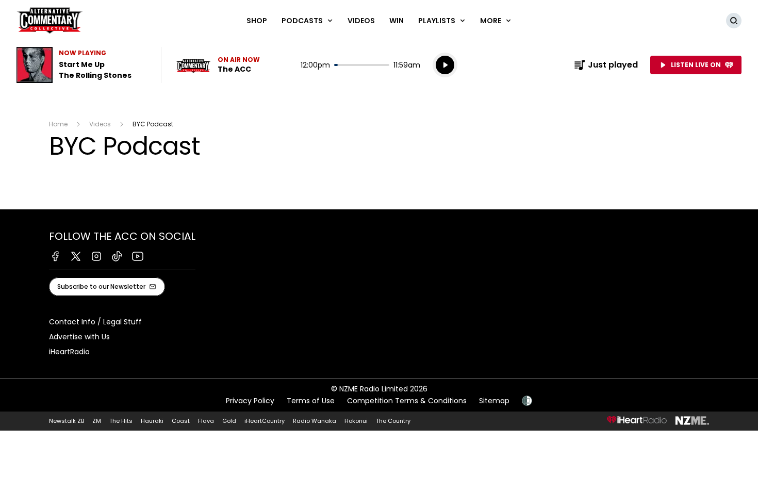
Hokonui (356, 421)
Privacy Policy (250, 401)
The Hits (121, 421)
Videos (361, 20)
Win (396, 20)
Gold (229, 421)
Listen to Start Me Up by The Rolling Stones (83, 65)
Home (58, 124)
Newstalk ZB (66, 421)
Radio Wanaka (314, 421)
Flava (206, 421)
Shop (256, 20)
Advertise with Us (79, 337)
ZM (96, 421)
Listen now (217, 65)
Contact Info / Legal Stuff (95, 322)
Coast (181, 421)
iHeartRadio (69, 352)
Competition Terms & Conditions (407, 401)
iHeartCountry (264, 421)
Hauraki (152, 421)
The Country (393, 421)
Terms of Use (311, 401)
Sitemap (494, 401)
